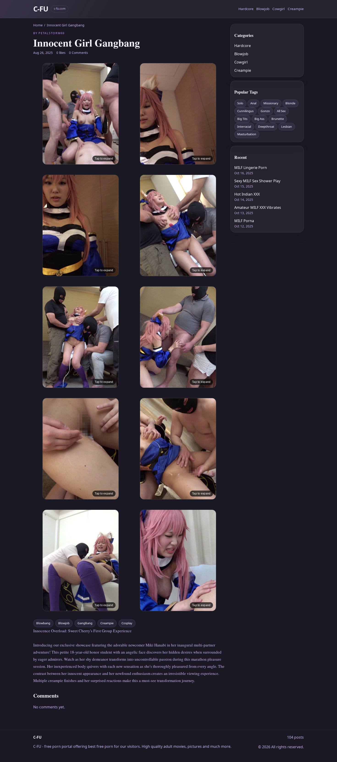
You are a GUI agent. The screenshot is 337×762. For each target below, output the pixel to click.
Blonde (290, 103)
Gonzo (265, 111)
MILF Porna (244, 220)
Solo (240, 103)
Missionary (270, 103)
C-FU (40, 9)
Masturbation (246, 134)
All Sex (281, 111)
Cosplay (127, 623)
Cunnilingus (245, 111)
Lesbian (286, 126)
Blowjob (262, 8)
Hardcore (246, 8)
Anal (253, 103)
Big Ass (259, 119)
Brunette (277, 119)
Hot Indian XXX (247, 194)
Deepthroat (266, 126)
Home (38, 25)
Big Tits (242, 119)
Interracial (244, 126)
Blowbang (43, 623)
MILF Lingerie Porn (250, 167)
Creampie (296, 8)
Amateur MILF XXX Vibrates (257, 207)
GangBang (84, 623)
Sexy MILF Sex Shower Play (257, 180)
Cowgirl (278, 8)
